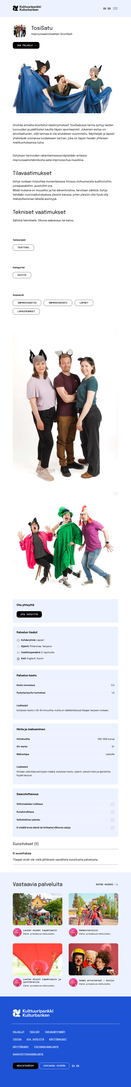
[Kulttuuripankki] (33, 1022)
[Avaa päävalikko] (115, 8)
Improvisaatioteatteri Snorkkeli (51, 34)
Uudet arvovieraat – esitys (96, 980)
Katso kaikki (104, 884)
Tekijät (35, 1032)
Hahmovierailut (88, 930)
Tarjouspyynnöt (55, 1032)
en (109, 8)
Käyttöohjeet (58, 1039)
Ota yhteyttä (29, 614)
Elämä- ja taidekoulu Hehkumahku (38, 934)
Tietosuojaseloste (46, 1047)
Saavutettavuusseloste (28, 1054)
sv (104, 8)
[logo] (29, 8)
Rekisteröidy (25, 1066)
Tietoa (17, 1039)
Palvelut (18, 1032)
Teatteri (23, 247)
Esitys (22, 275)
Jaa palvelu (23, 46)
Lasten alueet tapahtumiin (40, 930)
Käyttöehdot (21, 1047)
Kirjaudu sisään (54, 1066)
